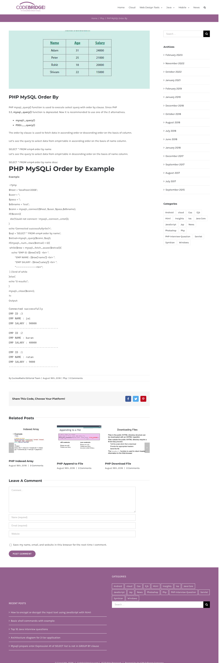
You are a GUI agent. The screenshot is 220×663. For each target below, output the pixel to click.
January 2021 (173, 80)
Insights (179, 218)
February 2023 (174, 54)
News (191, 224)
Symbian (170, 242)
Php (65, 378)
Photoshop (170, 230)
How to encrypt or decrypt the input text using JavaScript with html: (51, 612)
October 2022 (174, 71)
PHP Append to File (22, 463)
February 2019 (174, 88)
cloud (181, 212)
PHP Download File (70, 463)
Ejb (198, 212)
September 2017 (175, 164)
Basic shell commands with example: (33, 620)
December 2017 (174, 156)
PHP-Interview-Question (177, 236)
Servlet (198, 236)
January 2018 (173, 147)
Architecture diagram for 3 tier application (35, 637)
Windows (184, 242)
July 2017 (171, 181)
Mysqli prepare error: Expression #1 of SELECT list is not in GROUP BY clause (55, 646)
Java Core (201, 218)
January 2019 (173, 97)
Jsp (182, 224)
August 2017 (173, 172)
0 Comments (76, 378)
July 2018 (171, 130)
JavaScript (170, 224)
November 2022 (175, 63)
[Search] (205, 7)
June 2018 (171, 139)
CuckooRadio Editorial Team (26, 378)
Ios (189, 218)
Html (168, 218)
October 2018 (173, 114)
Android (169, 212)
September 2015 (175, 189)
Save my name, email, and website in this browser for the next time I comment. (60, 544)
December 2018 (175, 105)
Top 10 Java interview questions (29, 629)
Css (190, 212)
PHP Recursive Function (121, 463)
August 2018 (173, 122)
